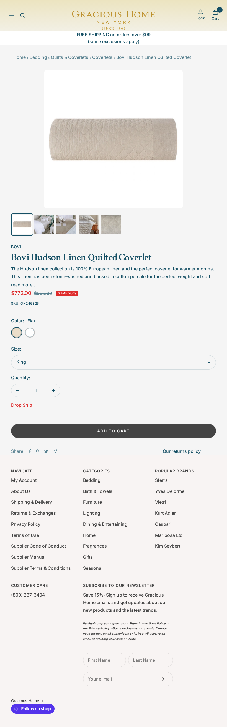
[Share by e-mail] (55, 451)
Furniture (92, 502)
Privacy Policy (25, 524)
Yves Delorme (169, 491)
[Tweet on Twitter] (46, 451)
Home (19, 57)
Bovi (16, 246)
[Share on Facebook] (30, 451)
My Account (24, 480)
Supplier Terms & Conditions (41, 568)
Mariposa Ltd (169, 535)
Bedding (38, 57)
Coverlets (102, 57)
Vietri (160, 502)
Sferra (161, 480)
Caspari (163, 524)
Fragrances (95, 546)
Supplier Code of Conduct (38, 546)
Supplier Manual (28, 557)
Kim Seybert (167, 546)
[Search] (22, 15)
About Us (21, 491)
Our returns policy (182, 451)
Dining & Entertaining (105, 524)
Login (201, 18)
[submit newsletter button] (163, 679)
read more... (24, 284)
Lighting (91, 513)
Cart (215, 18)
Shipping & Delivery (31, 502)
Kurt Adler (165, 513)
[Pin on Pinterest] (37, 451)
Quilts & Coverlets (69, 57)
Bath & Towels (97, 491)
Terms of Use (25, 535)
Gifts (88, 557)
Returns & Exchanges (33, 513)
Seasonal (92, 568)
